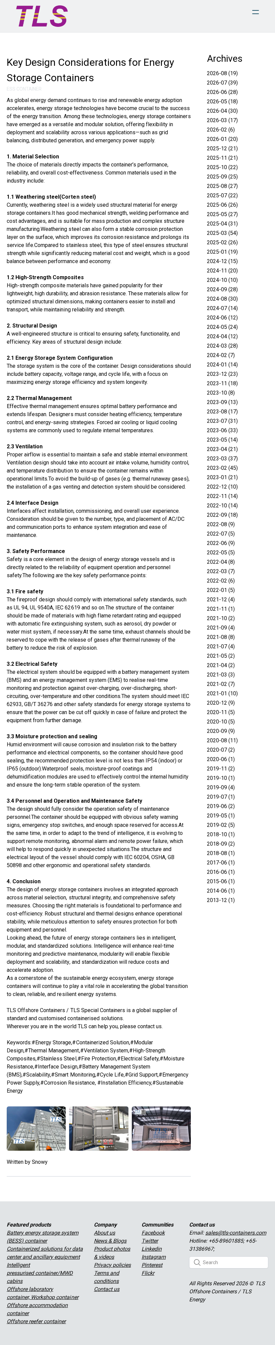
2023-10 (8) (221, 393)
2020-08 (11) (222, 740)
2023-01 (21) (222, 477)
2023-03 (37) (222, 458)
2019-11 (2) (221, 768)
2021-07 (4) (221, 646)
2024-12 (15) (222, 261)
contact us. (150, 1026)
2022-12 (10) (222, 487)
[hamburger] (255, 12)
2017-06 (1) (221, 862)
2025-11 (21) (222, 158)
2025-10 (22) (222, 167)
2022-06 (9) (221, 543)
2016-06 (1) (221, 872)
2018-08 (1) (221, 853)
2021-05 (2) (221, 656)
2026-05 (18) (222, 101)
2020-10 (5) (221, 721)
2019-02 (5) (221, 825)
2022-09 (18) (222, 515)
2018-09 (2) (221, 844)
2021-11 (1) (221, 609)
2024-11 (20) (222, 270)
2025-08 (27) (222, 186)
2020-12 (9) (221, 703)
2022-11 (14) (222, 496)
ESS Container (24, 89)
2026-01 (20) (222, 139)
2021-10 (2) (221, 618)
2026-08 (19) (222, 73)
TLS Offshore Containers (36, 1010)
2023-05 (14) (222, 440)
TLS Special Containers (97, 1010)
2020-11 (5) (221, 712)
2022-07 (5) (221, 534)
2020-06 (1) (221, 759)
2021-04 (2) (221, 665)
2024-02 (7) (221, 355)
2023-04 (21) (222, 449)
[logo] (42, 16)
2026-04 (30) (222, 111)
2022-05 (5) (221, 552)
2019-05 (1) (221, 815)
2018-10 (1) (221, 834)
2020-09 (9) (221, 731)
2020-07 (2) (221, 750)
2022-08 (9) (221, 524)
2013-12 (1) (221, 900)
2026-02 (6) (221, 130)
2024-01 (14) (222, 364)
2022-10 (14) (222, 505)
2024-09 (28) (222, 289)
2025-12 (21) (222, 148)
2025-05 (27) (222, 214)
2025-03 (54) (222, 233)
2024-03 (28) (222, 346)
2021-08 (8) (221, 637)
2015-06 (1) (221, 881)
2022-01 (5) (221, 590)
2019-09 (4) (221, 787)
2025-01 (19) (222, 252)
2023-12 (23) (222, 374)
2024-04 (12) (222, 336)
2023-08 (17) (222, 411)
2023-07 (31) (222, 421)
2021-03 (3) (221, 674)
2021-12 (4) (221, 599)
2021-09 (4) (221, 628)
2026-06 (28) (222, 92)
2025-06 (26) (222, 205)
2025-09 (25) (222, 176)
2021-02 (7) (221, 684)
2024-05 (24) (222, 327)
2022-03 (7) (221, 571)
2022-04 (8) (221, 562)
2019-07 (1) (221, 797)
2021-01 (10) (222, 693)
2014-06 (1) (221, 891)
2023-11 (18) (222, 383)
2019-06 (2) (221, 806)
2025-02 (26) (222, 242)
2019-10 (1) (221, 778)
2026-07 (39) (222, 83)
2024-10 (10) (222, 280)
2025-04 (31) (222, 223)
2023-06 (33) (222, 430)
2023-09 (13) (222, 402)
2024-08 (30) (222, 299)
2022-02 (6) (221, 581)
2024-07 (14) (222, 308)
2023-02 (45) (222, 468)
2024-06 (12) (222, 317)
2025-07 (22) (222, 195)
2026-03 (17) (222, 120)
